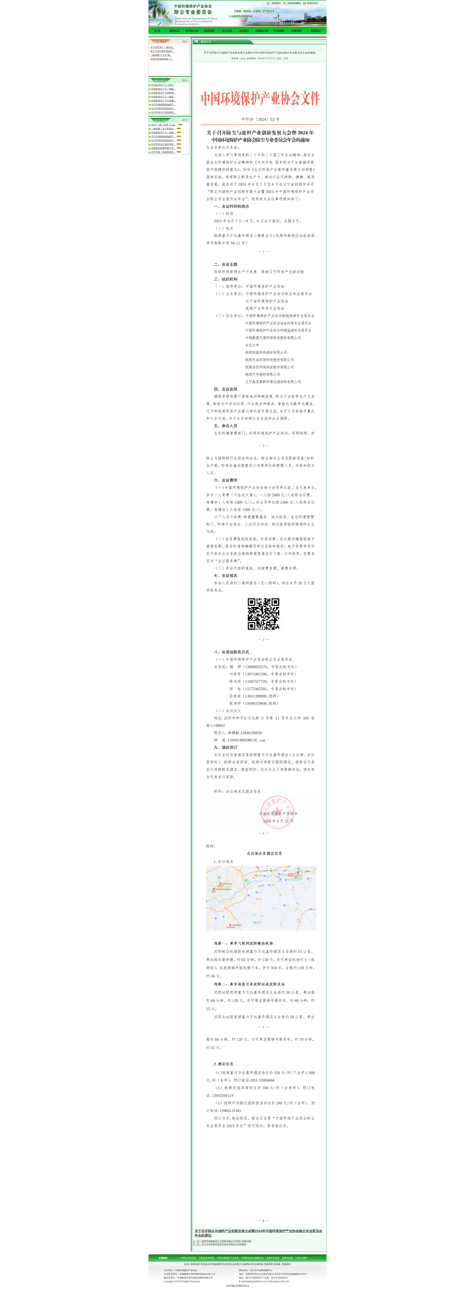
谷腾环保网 (287, 1258)
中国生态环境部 (188, 1258)
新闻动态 (174, 30)
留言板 (277, 1264)
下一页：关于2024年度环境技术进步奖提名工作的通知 (219, 1244)
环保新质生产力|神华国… (163, 93)
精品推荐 (209, 30)
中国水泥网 (301, 1258)
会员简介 (244, 30)
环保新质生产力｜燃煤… (163, 97)
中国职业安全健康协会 (252, 1258)
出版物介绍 (261, 30)
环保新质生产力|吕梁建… (163, 100)
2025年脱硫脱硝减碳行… (163, 104)
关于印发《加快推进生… (163, 152)
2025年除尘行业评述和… (163, 112)
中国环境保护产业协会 (228, 1258)
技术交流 (227, 30)
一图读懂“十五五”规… (161, 48)
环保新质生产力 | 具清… (163, 85)
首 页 (157, 30)
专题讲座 (296, 30)
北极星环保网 (272, 1258)
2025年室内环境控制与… (163, 108)
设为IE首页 (312, 2)
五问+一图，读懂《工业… (164, 125)
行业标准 (279, 30)
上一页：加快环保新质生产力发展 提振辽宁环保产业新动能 (222, 1241)
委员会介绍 (192, 30)
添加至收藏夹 (294, 2)
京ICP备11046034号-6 (237, 1285)
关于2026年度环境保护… (162, 45)
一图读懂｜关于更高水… (163, 128)
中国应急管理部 (206, 1258)
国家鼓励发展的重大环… (163, 148)
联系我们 (276, 2)
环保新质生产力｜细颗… (163, 89)
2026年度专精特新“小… (161, 52)
